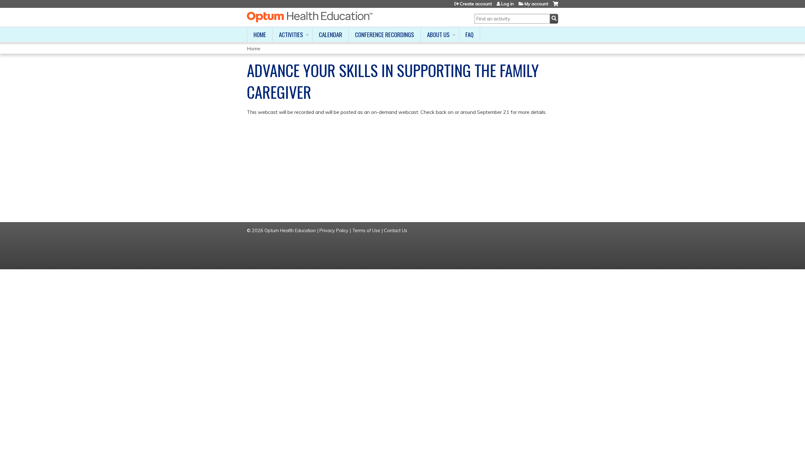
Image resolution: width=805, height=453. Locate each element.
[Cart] (555, 6)
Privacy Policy (333, 230)
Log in (507, 4)
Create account (476, 4)
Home (259, 34)
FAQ (469, 34)
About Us (438, 34)
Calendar (330, 34)
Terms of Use (366, 230)
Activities (291, 34)
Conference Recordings (384, 34)
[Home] (310, 17)
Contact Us (395, 230)
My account (536, 4)
